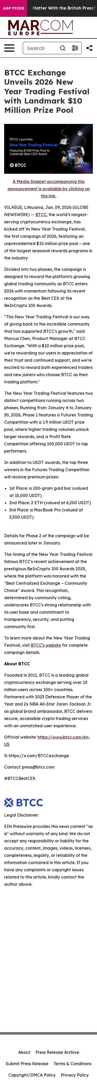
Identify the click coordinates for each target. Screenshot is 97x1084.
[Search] (62, 48)
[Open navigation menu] (9, 48)
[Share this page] (89, 48)
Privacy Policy (75, 1075)
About (24, 1052)
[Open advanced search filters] (75, 48)
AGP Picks (13, 8)
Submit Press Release (27, 1063)
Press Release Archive (57, 1052)
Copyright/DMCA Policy (32, 1075)
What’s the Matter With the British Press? (52, 8)
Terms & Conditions (72, 1063)
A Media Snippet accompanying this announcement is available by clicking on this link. (49, 189)
